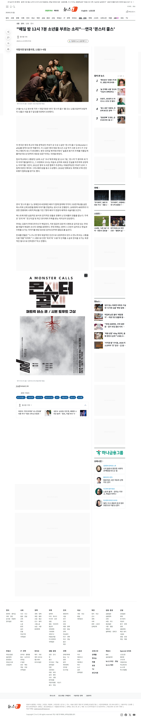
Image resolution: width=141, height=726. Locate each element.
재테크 (108, 629)
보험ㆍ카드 (109, 621)
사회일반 (23, 637)
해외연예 (65, 665)
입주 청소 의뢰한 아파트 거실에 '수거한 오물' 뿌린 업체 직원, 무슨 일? (115, 308)
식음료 (122, 634)
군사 (93, 616)
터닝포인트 (123, 665)
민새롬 (80, 397)
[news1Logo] (14, 706)
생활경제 (122, 629)
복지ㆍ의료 (38, 655)
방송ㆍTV (66, 657)
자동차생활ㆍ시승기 (55, 683)
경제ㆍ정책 (38, 614)
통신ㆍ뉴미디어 (25, 657)
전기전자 (122, 619)
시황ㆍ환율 (109, 626)
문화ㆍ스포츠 (96, 624)
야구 (78, 655)
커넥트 (129, 6)
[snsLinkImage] (121, 715)
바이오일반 (38, 662)
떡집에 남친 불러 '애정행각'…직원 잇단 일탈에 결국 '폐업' (115, 317)
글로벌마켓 (109, 657)
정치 (7, 610)
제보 (134, 6)
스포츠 (97, 213)
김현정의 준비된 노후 (109, 466)
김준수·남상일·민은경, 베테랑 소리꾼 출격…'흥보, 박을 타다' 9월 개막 (65, 412)
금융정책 (108, 616)
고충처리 (88, 696)
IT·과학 (23, 651)
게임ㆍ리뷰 (23, 667)
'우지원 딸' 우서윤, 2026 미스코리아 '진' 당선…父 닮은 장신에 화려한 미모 (115, 345)
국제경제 (51, 629)
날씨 (21, 629)
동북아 (51, 614)
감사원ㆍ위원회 (11, 619)
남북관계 (94, 626)
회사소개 (52, 696)
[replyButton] (8, 37)
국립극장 (64, 397)
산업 (121, 610)
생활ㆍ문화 (20, 24)
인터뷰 (65, 667)
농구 (78, 667)
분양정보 (8, 660)
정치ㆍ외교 (95, 614)
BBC (107, 655)
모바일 (22, 660)
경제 (36, 610)
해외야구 (80, 657)
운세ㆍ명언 (52, 675)
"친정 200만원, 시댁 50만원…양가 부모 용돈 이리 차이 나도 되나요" (115, 327)
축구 (78, 660)
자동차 (122, 621)
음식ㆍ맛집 (52, 685)
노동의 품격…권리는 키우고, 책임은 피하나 (113, 492)
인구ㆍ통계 (38, 621)
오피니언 (98, 461)
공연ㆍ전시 (52, 655)
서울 (64, 616)
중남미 (51, 626)
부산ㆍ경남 (66, 639)
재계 (121, 616)
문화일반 (51, 665)
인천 (64, 621)
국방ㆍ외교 (80, 614)
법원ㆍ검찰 (23, 616)
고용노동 (37, 624)
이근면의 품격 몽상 (109, 489)
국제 (50, 610)
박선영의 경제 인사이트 (110, 500)
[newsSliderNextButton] (123, 76)
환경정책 (37, 629)
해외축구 (80, 662)
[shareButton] (8, 32)
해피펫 (56, 11)
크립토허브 (49, 11)
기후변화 (51, 632)
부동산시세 (9, 662)
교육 (21, 619)
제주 (64, 644)
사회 (21, 610)
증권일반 (108, 624)
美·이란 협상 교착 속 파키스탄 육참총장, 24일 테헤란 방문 (27, 2)
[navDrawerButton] (7, 6)
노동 (21, 624)
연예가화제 (66, 655)
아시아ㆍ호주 (53, 619)
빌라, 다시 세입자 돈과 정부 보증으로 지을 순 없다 (113, 504)
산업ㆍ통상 (38, 619)
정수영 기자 (23, 37)
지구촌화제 (52, 639)
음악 (64, 662)
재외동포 (80, 619)
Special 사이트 (125, 651)
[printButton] (8, 49)
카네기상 (39, 397)
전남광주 (65, 634)
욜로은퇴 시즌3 (108, 477)
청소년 (72, 397)
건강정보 (51, 670)
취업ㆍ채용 (123, 639)
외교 (78, 610)
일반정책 (8, 657)
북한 (93, 610)
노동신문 (92, 11)
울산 (64, 642)
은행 (107, 619)
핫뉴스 (97, 301)
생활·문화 (52, 651)
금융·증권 (109, 610)
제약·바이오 (38, 657)
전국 (64, 610)
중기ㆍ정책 (123, 624)
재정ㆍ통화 (38, 616)
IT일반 (22, 662)
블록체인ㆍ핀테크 (111, 632)
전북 (64, 632)
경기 (64, 619)
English (84, 11)
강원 (64, 624)
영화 (64, 660)
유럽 (50, 621)
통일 (78, 616)
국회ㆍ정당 (9, 616)
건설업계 (8, 665)
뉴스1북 (122, 667)
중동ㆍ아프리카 (53, 624)
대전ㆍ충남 (66, 629)
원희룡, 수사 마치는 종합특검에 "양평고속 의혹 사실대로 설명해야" (70, 2)
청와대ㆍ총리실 (11, 614)
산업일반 (122, 614)
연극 (57, 397)
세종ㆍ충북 (66, 626)
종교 (50, 660)
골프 (78, 670)
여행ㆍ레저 (52, 672)
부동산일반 (9, 655)
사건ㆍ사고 (23, 614)
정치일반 (8, 621)
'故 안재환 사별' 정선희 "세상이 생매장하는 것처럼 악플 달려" (108, 91)
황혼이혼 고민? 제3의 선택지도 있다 (113, 481)
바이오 (37, 651)
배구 (78, 665)
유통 (121, 626)
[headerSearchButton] (14, 6)
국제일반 (51, 642)
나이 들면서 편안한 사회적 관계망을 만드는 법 (113, 469)
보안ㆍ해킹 (23, 665)
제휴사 (108, 651)
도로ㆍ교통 (52, 677)
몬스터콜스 (20, 397)
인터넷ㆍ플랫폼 (25, 655)
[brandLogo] (70, 9)
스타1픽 (122, 660)
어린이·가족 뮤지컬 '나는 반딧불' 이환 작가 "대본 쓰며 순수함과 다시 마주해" (29, 412)
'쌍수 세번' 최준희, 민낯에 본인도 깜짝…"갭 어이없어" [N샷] (108, 110)
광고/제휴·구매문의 (64, 696)
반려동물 (51, 680)
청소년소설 (49, 397)
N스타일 (65, 670)
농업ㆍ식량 (38, 626)
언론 (50, 667)
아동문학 (30, 397)
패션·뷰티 (123, 632)
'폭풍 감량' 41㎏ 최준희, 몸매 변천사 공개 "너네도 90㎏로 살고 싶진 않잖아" (115, 336)
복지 (21, 621)
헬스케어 (37, 660)
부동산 (8, 651)
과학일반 (23, 670)
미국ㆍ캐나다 (53, 616)
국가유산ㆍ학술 (53, 662)
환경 (21, 626)
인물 (21, 632)
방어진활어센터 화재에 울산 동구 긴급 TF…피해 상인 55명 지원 (115, 2)
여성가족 (23, 634)
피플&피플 (52, 637)
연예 (96, 187)
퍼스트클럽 (123, 670)
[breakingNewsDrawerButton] (11, 6)
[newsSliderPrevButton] (118, 76)
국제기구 (51, 634)
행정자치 (65, 614)
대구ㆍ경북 (66, 637)
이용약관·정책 (78, 696)
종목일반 (80, 672)
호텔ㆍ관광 (123, 637)
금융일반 (108, 614)
